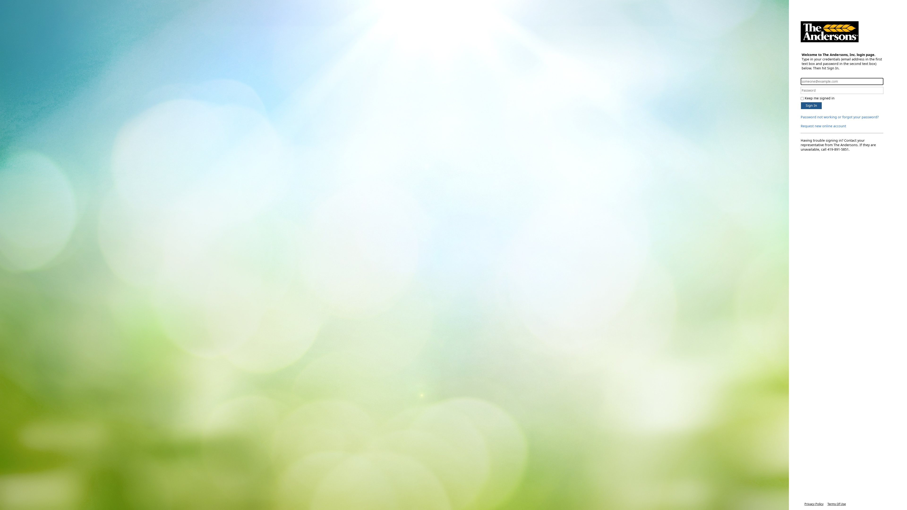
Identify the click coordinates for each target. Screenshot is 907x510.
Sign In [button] (811, 105)
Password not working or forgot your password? (840, 117)
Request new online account (823, 126)
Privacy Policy (814, 504)
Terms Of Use (836, 504)
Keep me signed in (819, 98)
